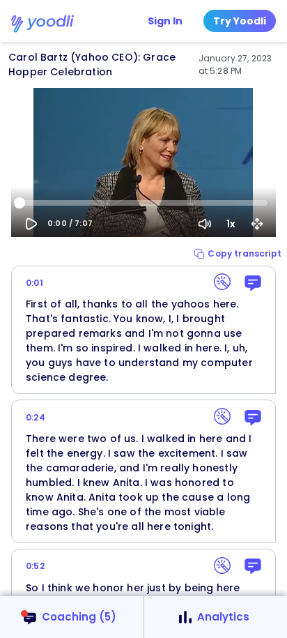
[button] (237, 254)
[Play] (31, 224)
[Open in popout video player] (257, 223)
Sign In (165, 21)
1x (230, 224)
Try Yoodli (239, 21)
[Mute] (204, 223)
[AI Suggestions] (222, 281)
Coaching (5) (79, 616)
